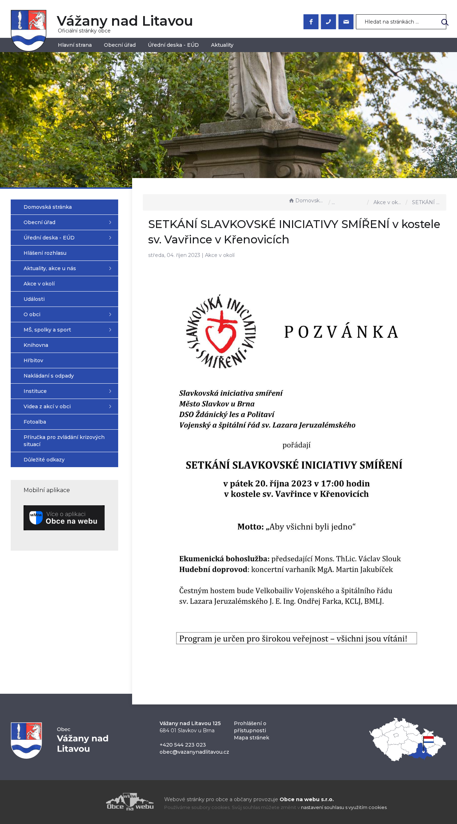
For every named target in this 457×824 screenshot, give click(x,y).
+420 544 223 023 (183, 745)
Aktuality (222, 45)
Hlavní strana (75, 45)
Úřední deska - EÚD (173, 45)
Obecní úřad (120, 45)
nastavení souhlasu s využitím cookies (344, 807)
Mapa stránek (251, 737)
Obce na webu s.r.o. (307, 799)
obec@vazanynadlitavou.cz (194, 752)
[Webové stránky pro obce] (89, 801)
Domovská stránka (310, 200)
